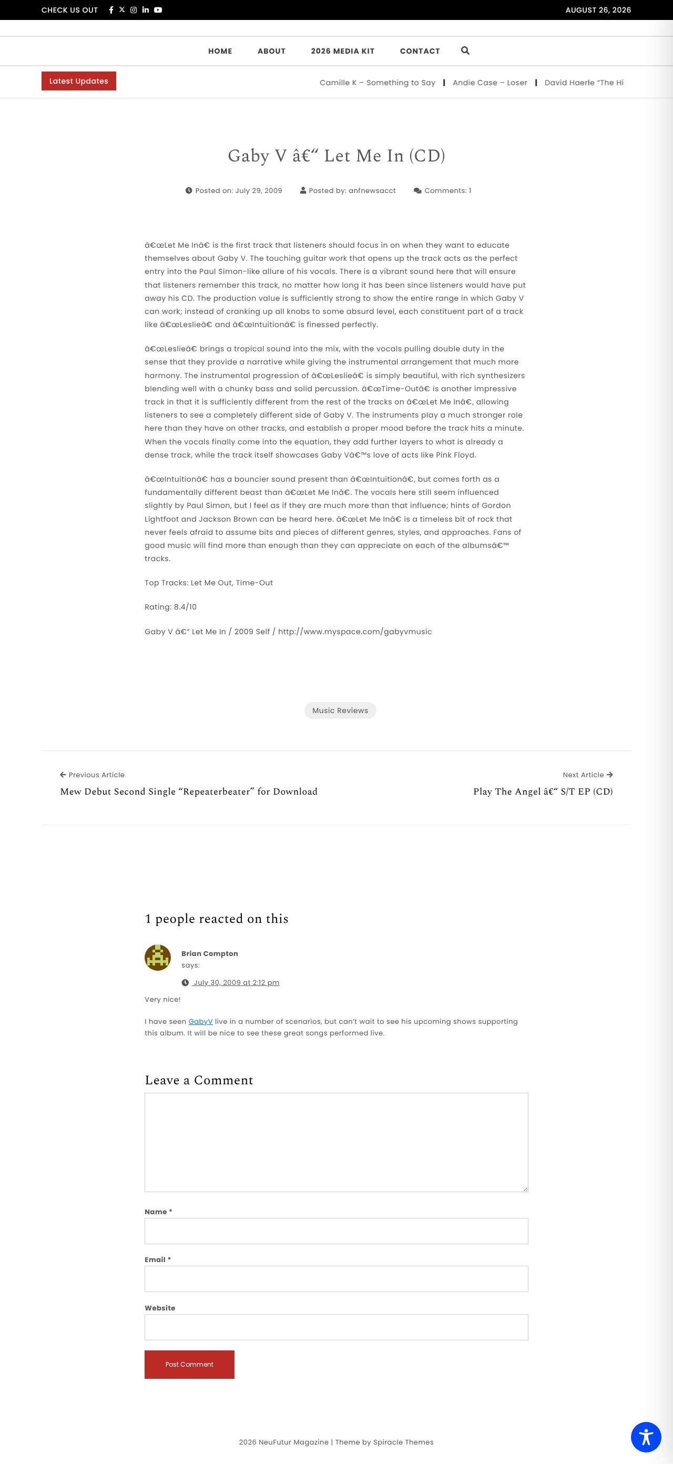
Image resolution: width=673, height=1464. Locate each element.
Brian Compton (209, 954)
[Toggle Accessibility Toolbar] (646, 1437)
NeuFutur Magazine (294, 1442)
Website (160, 1308)
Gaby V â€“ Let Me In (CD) (337, 156)
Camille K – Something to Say (366, 82)
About (272, 51)
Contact (420, 51)
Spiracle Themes (403, 1442)
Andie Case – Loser (478, 82)
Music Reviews (340, 710)
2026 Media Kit (343, 51)
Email (158, 1260)
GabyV (201, 1021)
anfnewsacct (372, 191)
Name (158, 1212)
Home (220, 51)
